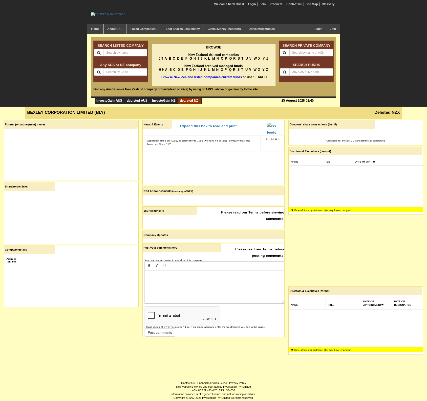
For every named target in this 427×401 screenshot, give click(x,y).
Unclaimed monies (262, 29)
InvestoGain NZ (163, 100)
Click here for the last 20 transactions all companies (355, 140)
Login (252, 4)
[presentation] (149, 265)
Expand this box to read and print (208, 126)
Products (276, 4)
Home (95, 29)
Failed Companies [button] (143, 29)
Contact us (294, 4)
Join (263, 4)
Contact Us (188, 382)
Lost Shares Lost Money (183, 29)
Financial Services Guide (212, 382)
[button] (149, 266)
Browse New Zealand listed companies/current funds (201, 77)
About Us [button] (113, 29)
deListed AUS (137, 100)
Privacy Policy (237, 382)
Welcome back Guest (229, 4)
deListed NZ (189, 100)
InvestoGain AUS (109, 100)
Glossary (328, 4)
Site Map (312, 4)
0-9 (161, 58)
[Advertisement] (71, 342)
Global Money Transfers (224, 29)
